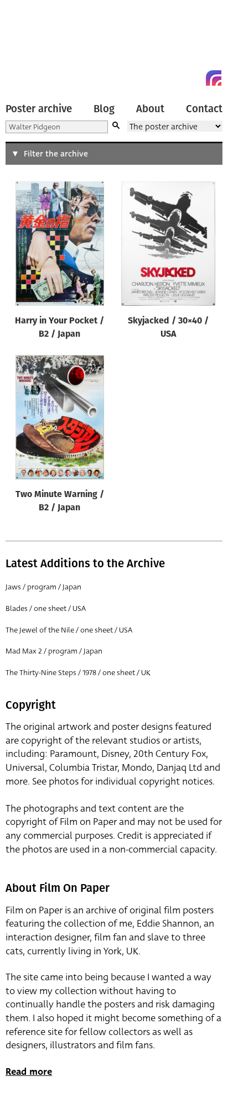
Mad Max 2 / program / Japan (54, 651)
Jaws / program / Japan (43, 587)
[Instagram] (213, 78)
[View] (59, 246)
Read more (29, 1072)
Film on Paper (30, 46)
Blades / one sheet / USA (46, 608)
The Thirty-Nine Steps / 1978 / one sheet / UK (78, 672)
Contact (204, 109)
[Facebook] (193, 78)
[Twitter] (174, 78)
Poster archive (39, 109)
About (150, 109)
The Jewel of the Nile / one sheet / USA (69, 630)
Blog (104, 109)
